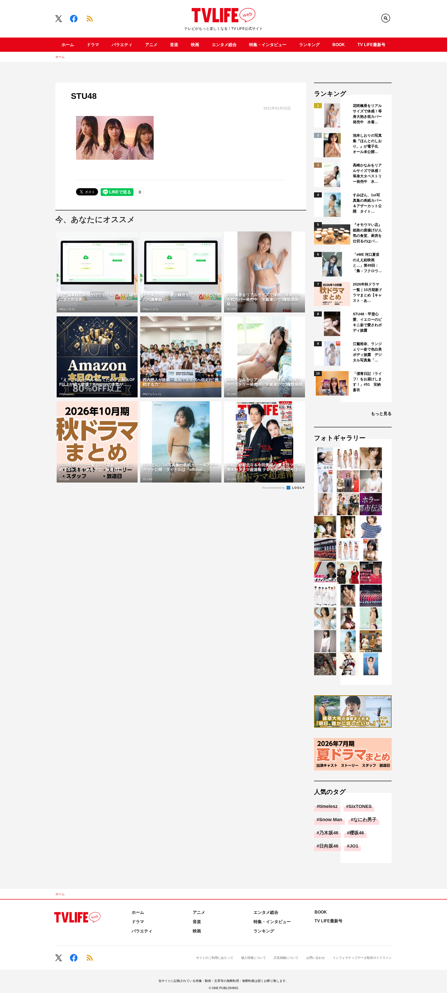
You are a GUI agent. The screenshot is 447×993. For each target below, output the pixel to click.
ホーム (68, 44)
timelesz (328, 806)
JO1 (353, 846)
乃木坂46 (328, 832)
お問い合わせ (315, 958)
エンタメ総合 (224, 44)
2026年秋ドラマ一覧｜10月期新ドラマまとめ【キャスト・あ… (367, 292)
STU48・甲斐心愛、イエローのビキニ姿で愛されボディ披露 (367, 322)
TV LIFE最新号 (371, 44)
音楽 (174, 44)
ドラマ (93, 44)
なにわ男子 (365, 819)
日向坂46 (328, 846)
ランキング (309, 44)
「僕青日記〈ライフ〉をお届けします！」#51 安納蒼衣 (367, 381)
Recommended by (274, 487)
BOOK (338, 44)
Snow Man (330, 819)
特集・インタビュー (267, 44)
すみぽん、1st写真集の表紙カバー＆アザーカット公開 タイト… (367, 203)
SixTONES (360, 806)
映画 (195, 44)
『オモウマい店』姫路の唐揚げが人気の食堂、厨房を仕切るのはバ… (367, 233)
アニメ (151, 44)
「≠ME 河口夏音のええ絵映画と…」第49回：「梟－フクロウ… (367, 262)
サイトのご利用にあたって (214, 958)
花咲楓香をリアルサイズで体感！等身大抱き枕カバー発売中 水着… (367, 114)
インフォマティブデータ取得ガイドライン (362, 958)
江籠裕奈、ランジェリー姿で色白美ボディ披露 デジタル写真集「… (367, 352)
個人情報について (253, 958)
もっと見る (381, 413)
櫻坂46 (356, 832)
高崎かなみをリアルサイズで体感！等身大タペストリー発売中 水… (367, 173)
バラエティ (122, 44)
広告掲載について (286, 958)
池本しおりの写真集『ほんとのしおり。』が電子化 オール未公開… (367, 143)
